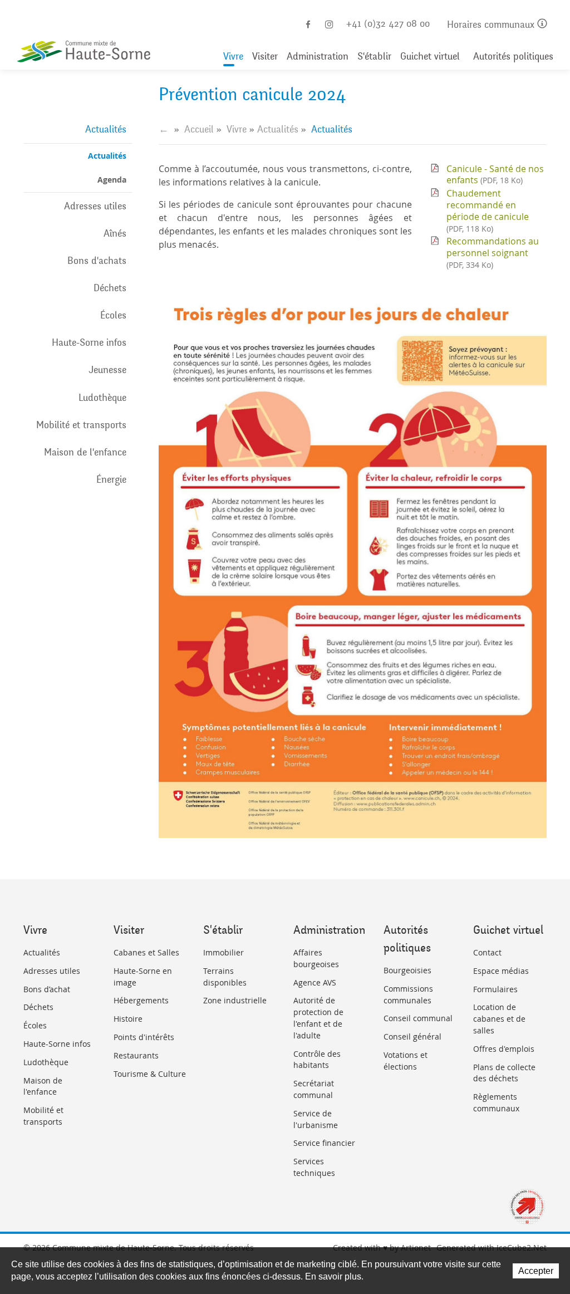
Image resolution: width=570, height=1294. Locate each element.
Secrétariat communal (313, 1089)
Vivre (233, 56)
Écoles (113, 315)
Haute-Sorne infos (89, 342)
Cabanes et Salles (146, 952)
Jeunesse (107, 370)
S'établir (374, 56)
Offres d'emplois (503, 1048)
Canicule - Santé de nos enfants (495, 175)
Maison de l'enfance (85, 452)
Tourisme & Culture (150, 1073)
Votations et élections (406, 1061)
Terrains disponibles (225, 976)
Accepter (535, 1271)
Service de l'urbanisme (315, 1119)
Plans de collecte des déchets (504, 1073)
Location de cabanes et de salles (499, 1019)
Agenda (111, 179)
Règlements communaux (496, 1102)
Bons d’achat (46, 989)
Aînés (115, 233)
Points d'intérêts (144, 1037)
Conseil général (412, 1036)
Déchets (110, 288)
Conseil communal (418, 1018)
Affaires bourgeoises (316, 958)
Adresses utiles (95, 206)
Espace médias (501, 970)
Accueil (199, 129)
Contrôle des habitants (317, 1059)
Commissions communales (408, 994)
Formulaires (495, 989)
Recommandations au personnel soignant (492, 252)
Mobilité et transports (81, 425)
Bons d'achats (96, 260)
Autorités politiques (513, 56)
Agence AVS (314, 982)
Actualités (105, 129)
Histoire (128, 1018)
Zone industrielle (235, 1000)
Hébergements (141, 1000)
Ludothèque (102, 397)
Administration (317, 56)
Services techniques (314, 1167)
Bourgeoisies (407, 970)
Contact (487, 952)
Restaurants (136, 1055)
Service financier (324, 1143)
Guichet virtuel (430, 56)
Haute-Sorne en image (143, 976)
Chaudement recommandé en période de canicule (487, 210)
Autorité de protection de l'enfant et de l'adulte (318, 1017)
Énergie (111, 479)
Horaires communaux (492, 25)
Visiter (265, 56)
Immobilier (223, 952)
